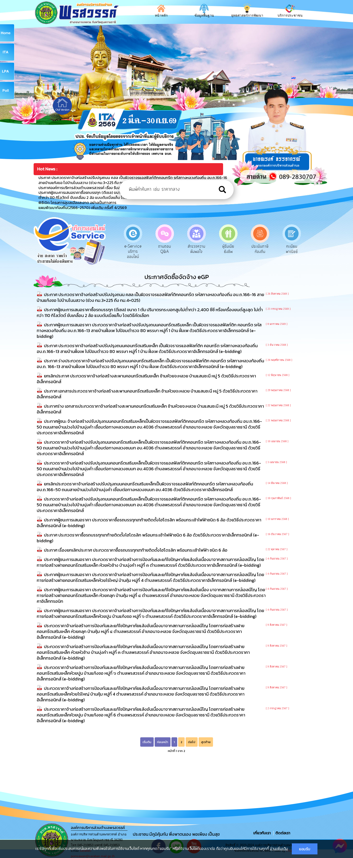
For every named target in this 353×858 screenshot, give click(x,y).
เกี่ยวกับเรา (262, 833)
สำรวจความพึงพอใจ (164, 249)
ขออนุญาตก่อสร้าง (292, 249)
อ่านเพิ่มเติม (279, 848)
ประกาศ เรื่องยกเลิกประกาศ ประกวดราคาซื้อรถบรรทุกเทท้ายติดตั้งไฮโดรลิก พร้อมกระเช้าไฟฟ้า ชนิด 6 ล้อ (135, 550)
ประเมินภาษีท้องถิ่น (228, 249)
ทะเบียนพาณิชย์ (260, 249)
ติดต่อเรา (282, 833)
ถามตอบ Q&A (133, 249)
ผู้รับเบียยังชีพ (196, 249)
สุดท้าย (206, 742)
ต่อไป (191, 742)
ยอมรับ (304, 849)
